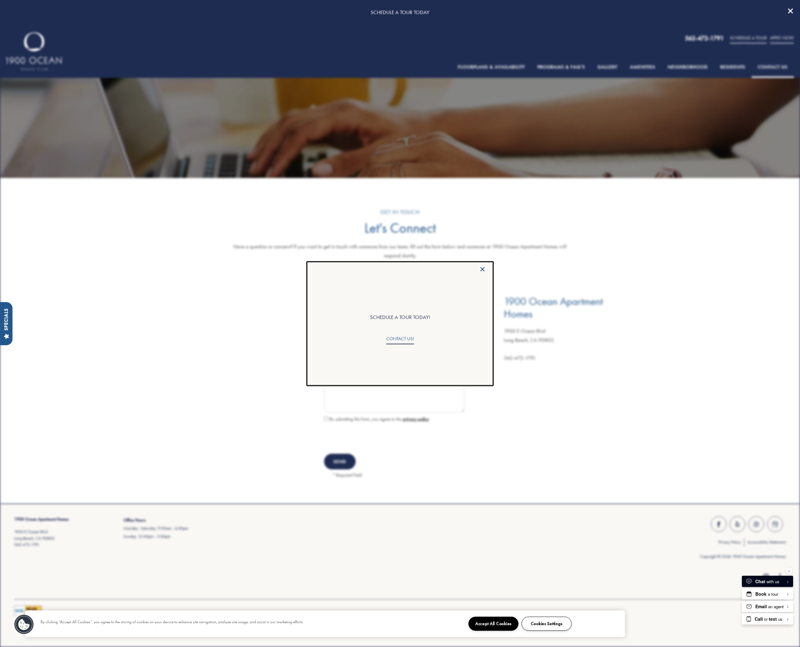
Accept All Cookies (493, 623)
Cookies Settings (546, 623)
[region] (325, 623)
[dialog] (400, 323)
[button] (400, 339)
